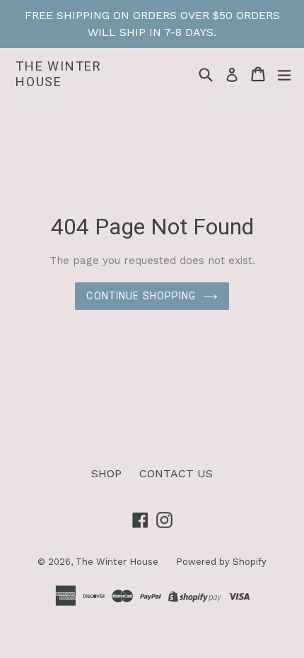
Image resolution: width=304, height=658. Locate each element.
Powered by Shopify (221, 561)
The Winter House (59, 74)
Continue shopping (141, 295)
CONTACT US (176, 473)
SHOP (106, 473)
